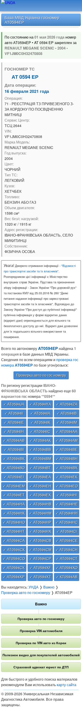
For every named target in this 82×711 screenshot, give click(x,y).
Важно (41, 604)
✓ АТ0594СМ (40, 549)
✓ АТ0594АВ (14, 440)
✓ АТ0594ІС (40, 431)
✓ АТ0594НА (14, 504)
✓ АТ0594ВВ (40, 449)
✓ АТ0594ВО (14, 467)
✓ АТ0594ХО (66, 567)
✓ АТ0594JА (13, 404)
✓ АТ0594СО (14, 558)
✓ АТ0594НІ (66, 494)
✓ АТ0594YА (40, 404)
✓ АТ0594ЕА (40, 476)
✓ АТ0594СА (14, 540)
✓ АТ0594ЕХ (40, 494)
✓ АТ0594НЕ (67, 504)
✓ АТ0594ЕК (66, 476)
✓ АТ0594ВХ (66, 467)
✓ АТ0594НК (14, 513)
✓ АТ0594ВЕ (66, 449)
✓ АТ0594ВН (67, 458)
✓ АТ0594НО (14, 522)
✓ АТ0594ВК (13, 458)
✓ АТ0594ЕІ (14, 476)
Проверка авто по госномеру (41, 618)
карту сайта (66, 684)
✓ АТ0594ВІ (14, 449)
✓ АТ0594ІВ (67, 413)
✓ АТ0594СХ (14, 567)
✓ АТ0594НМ (40, 513)
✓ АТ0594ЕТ (14, 494)
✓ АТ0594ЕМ (14, 486)
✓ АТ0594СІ (66, 531)
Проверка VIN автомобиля (41, 630)
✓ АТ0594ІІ (14, 413)
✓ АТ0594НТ (14, 531)
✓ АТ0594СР (40, 558)
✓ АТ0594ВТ (40, 467)
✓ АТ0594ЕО (67, 486)
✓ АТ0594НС (67, 522)
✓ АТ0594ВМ (40, 458)
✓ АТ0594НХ (40, 531)
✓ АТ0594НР (40, 522)
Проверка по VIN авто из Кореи (41, 643)
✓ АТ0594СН (67, 549)
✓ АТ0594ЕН (40, 486)
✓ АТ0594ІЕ (14, 422)
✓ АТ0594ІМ (66, 422)
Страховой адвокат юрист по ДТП (41, 667)
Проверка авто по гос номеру (41, 375)
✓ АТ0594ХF (40, 567)
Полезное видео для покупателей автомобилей (41, 655)
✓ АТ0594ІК (40, 422)
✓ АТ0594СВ (40, 540)
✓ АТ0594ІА (40, 413)
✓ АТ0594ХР (14, 576)
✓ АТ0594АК (40, 440)
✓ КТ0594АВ (66, 576)
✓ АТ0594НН (67, 513)
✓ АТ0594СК (14, 549)
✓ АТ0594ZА (66, 404)
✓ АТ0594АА (66, 431)
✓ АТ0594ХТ (40, 576)
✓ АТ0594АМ (67, 440)
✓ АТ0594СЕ (67, 540)
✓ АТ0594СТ (66, 558)
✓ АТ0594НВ (40, 504)
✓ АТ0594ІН (14, 431)
